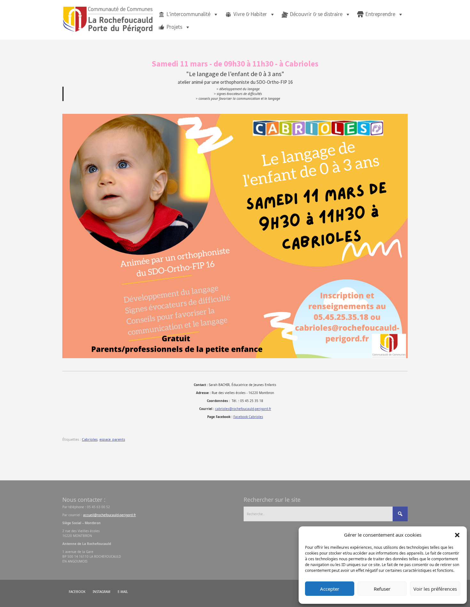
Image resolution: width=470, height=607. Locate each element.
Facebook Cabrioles (248, 416)
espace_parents (112, 439)
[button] (457, 535)
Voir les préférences (435, 589)
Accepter (329, 589)
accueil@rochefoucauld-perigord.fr (109, 515)
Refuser (382, 589)
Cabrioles (90, 439)
